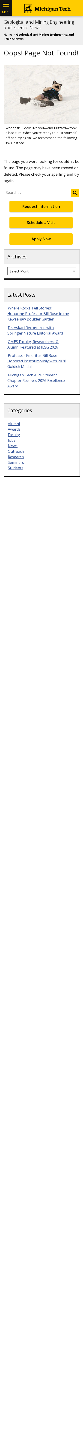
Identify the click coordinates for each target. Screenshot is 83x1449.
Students (15, 467)
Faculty (14, 434)
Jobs (11, 440)
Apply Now (41, 238)
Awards (14, 429)
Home (8, 34)
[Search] (75, 193)
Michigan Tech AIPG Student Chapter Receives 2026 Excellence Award (36, 380)
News (13, 445)
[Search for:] (37, 193)
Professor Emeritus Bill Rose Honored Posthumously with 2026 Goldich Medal (36, 361)
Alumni (14, 423)
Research (16, 456)
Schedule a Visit (41, 222)
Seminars (16, 462)
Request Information (41, 206)
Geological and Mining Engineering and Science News (39, 24)
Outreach (16, 451)
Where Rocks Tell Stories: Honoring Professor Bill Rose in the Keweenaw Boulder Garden (38, 314)
